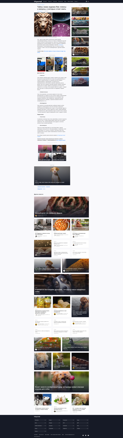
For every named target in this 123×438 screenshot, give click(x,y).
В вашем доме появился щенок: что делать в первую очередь (42, 409)
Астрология (55, 1)
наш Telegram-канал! (61, 140)
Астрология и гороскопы (40, 4)
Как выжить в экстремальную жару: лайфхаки (79, 234)
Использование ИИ (37, 436)
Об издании (35, 434)
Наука (65, 1)
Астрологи (61, 44)
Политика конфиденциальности (69, 434)
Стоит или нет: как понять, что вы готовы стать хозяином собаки (79, 253)
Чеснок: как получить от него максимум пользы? (60, 409)
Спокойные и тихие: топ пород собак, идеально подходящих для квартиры (60, 322)
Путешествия (60, 1)
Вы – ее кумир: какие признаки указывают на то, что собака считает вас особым (79, 409)
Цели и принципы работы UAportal (56, 434)
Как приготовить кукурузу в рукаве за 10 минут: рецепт (41, 322)
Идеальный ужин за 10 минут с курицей (79, 321)
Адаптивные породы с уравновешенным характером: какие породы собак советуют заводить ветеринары (61, 253)
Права (63, 434)
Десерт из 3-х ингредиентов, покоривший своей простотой (60, 243)
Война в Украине (70, 1)
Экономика (45, 1)
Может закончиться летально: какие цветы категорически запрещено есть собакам (61, 331)
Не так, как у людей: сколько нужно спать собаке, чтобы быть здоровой (79, 331)
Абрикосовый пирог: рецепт (60, 233)
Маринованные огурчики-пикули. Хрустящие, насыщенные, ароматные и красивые (42, 312)
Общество (50, 1)
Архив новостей (41, 434)
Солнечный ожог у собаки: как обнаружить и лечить (42, 331)
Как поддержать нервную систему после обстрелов (42, 234)
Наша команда (47, 434)
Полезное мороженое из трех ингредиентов (60, 311)
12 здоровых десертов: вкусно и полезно (79, 242)
